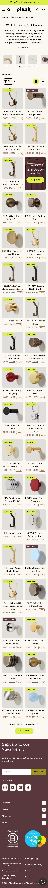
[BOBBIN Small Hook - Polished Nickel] (12, 627)
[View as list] (43, 81)
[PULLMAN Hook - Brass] (35, 450)
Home (5, 18)
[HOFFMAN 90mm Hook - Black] (12, 342)
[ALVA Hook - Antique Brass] (12, 662)
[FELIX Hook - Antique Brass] (35, 202)
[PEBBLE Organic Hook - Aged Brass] (12, 237)
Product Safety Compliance (9, 877)
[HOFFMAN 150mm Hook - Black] (35, 272)
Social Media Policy (33, 865)
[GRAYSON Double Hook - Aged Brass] (12, 133)
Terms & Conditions (11, 859)
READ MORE (24, 48)
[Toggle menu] (3, 9)
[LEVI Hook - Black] (12, 519)
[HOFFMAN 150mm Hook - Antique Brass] (12, 272)
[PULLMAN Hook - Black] (12, 412)
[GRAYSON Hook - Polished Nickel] (35, 519)
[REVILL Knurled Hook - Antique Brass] (35, 342)
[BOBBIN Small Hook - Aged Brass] (35, 662)
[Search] (8, 9)
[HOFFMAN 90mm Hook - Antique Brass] (12, 168)
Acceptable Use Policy (12, 871)
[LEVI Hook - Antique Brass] (35, 307)
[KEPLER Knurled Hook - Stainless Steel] (12, 697)
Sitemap (29, 877)
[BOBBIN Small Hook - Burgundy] (12, 377)
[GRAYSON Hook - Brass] (35, 377)
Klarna (28, 871)
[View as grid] (36, 81)
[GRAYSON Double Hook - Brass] (35, 237)
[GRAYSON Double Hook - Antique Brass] (12, 98)
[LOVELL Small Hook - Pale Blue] (35, 554)
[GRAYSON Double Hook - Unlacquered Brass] (12, 589)
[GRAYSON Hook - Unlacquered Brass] (12, 450)
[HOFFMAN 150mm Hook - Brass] (35, 133)
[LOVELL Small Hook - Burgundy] (35, 485)
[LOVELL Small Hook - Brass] (35, 627)
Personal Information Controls (11, 865)
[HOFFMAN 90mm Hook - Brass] (12, 554)
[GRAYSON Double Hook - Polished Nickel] (35, 412)
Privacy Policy (31, 859)
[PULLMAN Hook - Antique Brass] (35, 98)
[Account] (37, 9)
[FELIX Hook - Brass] (12, 307)
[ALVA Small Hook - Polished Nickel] (12, 485)
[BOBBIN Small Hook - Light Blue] (35, 697)
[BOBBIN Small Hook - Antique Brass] (12, 202)
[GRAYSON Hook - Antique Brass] (35, 589)
